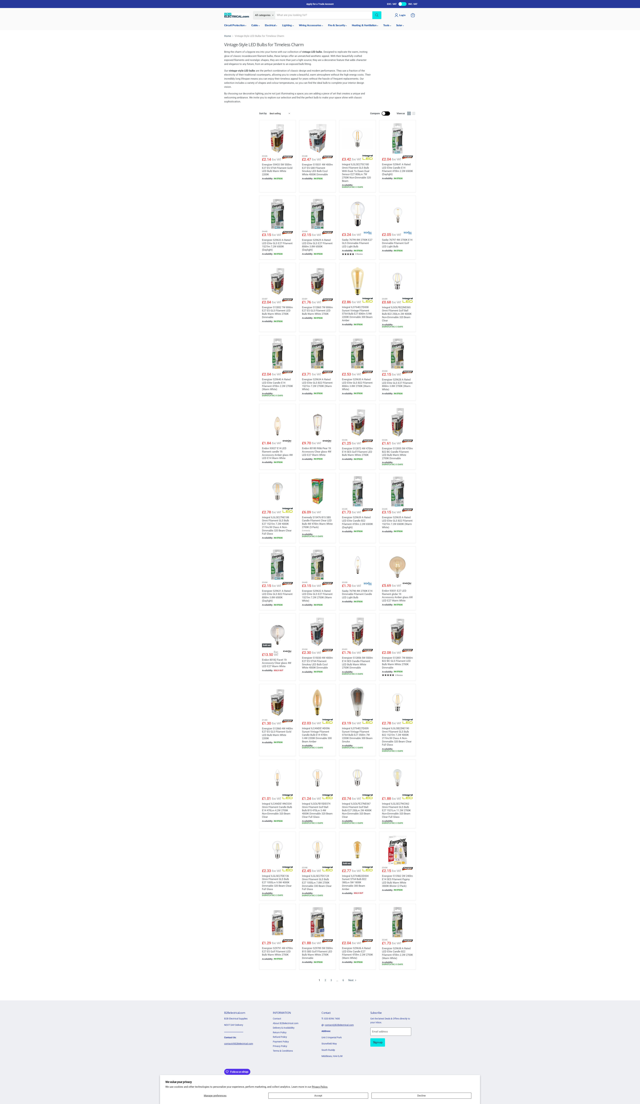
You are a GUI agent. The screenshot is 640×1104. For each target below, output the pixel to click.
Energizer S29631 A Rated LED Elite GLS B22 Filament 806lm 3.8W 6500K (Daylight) (277, 595)
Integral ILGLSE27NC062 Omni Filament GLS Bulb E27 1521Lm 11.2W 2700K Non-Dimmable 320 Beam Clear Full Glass (396, 810)
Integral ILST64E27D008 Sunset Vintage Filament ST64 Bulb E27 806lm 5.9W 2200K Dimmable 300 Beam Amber (357, 314)
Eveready (306, 530)
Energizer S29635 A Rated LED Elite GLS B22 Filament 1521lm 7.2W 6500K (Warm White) (397, 522)
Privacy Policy (280, 1046)
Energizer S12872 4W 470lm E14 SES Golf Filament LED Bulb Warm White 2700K (357, 452)
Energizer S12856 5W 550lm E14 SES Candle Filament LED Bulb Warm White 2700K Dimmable (357, 662)
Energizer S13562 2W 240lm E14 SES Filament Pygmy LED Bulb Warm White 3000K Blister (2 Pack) (397, 880)
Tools (386, 25)
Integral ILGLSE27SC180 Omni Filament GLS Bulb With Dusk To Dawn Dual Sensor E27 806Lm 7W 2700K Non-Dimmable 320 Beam (356, 172)
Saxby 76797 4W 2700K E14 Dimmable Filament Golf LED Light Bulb (397, 243)
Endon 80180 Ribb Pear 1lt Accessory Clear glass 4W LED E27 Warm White (316, 451)
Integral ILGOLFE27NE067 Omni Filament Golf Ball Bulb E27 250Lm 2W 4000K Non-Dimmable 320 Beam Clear (357, 810)
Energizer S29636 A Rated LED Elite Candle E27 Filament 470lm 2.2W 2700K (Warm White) (357, 953)
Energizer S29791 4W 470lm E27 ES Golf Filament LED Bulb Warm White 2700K (277, 951)
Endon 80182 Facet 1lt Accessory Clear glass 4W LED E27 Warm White (276, 663)
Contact (277, 1018)
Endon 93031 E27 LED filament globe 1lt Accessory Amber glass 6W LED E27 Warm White (397, 595)
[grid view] (409, 113)
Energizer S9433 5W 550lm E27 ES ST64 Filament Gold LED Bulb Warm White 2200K (277, 169)
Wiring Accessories (310, 25)
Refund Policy (280, 1037)
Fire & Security (337, 25)
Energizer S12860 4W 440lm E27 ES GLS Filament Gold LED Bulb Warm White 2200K (277, 733)
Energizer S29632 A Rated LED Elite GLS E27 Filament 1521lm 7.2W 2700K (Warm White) (317, 595)
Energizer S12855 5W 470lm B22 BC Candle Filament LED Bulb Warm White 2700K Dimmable (397, 453)
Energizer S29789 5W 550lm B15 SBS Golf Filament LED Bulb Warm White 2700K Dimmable (317, 953)
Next (351, 980)
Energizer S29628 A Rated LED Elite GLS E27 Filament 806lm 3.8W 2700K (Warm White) (397, 384)
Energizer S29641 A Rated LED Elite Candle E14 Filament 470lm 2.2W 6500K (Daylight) (397, 169)
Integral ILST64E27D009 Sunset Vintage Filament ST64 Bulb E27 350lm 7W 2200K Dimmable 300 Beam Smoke (357, 735)
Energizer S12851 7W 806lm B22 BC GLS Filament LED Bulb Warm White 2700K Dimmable (397, 662)
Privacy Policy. (320, 1086)
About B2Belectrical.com (285, 1023)
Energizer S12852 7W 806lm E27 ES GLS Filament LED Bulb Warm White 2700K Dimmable (277, 312)
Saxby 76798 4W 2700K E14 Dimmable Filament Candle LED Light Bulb (357, 594)
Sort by (263, 113)
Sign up (377, 1042)
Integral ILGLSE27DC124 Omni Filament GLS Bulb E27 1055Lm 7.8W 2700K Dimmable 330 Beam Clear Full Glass (317, 882)
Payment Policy (281, 1041)
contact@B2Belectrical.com (238, 1043)
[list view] (413, 113)
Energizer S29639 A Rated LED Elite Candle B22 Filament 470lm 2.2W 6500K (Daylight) (357, 522)
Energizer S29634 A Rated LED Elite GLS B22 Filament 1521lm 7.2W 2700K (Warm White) (317, 384)
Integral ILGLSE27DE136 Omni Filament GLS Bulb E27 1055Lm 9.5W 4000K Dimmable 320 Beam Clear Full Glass (277, 882)
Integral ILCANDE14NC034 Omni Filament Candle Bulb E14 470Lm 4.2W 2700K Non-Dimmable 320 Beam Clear (277, 810)
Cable (254, 25)
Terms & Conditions (283, 1050)
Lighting (287, 25)
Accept (318, 1095)
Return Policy (279, 1032)
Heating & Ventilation (364, 25)
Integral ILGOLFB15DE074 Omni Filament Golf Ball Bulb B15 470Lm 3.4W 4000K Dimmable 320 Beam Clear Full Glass (317, 810)
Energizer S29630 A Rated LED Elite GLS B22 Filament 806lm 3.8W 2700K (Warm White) (357, 384)
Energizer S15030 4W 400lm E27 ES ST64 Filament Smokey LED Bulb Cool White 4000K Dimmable (317, 662)
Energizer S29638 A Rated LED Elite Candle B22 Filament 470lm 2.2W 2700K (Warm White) (397, 953)
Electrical (270, 25)
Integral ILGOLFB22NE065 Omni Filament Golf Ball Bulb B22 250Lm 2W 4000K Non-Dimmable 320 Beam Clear (397, 314)
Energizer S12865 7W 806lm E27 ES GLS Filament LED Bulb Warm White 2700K (317, 310)
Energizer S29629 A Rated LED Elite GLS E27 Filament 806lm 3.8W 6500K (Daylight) (317, 245)
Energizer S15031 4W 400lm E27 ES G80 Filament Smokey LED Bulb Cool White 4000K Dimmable (317, 169)
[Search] (376, 15)
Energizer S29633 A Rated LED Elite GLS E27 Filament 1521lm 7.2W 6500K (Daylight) (277, 245)
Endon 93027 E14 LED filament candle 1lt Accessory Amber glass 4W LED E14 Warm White (277, 453)
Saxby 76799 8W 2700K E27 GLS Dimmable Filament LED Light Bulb (357, 243)
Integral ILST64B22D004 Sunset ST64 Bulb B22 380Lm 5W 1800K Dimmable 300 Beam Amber (355, 882)
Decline (421, 1095)
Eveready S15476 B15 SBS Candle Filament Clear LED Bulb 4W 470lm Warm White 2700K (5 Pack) (317, 522)
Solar (399, 25)
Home (227, 36)
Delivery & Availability (283, 1027)
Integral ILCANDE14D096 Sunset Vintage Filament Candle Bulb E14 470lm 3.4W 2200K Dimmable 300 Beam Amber (317, 735)
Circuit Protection (234, 25)
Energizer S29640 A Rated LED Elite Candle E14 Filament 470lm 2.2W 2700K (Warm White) (277, 384)
